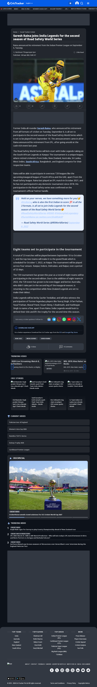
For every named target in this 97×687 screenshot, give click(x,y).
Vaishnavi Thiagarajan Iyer (24, 52)
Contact (34, 664)
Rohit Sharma (37, 639)
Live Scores (7, 9)
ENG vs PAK (25, 9)
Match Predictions (78, 9)
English (28, 3)
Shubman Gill (37, 636)
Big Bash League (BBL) (59, 651)
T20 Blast (59, 654)
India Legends (31, 338)
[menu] (88, 3)
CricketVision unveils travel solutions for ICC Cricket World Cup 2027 (35, 515)
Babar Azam (38, 642)
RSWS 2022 (18, 338)
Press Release (80, 636)
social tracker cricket (27, 32)
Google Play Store (71, 332)
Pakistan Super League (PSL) (59, 647)
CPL (66, 9)
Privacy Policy (71, 683)
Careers (48, 664)
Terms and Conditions (57, 683)
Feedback (41, 664)
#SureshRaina (28, 217)
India (16, 636)
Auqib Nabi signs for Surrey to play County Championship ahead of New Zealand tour (43, 529)
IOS (60, 332)
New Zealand (16, 645)
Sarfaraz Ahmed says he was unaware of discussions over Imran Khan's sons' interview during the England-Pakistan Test (48, 545)
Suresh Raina (44, 128)
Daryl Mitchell (38, 648)
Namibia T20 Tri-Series (17, 436)
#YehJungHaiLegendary (66, 213)
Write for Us (71, 664)
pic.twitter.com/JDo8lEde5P (49, 217)
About (27, 664)
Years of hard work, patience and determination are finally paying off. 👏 (55, 362)
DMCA (79, 664)
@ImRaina (26, 202)
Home (15, 32)
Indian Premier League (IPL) (59, 637)
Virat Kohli (37, 645)
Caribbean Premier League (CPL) (59, 642)
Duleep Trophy (56, 9)
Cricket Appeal (80, 642)
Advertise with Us (59, 664)
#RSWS (50, 213)
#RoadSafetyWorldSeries (33, 213)
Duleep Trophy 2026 (16, 443)
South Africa (32, 161)
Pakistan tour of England (18, 422)
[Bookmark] (54, 106)
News (16, 9)
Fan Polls (80, 648)
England (16, 642)
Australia (17, 639)
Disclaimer (86, 664)
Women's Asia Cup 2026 (17, 429)
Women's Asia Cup (40, 9)
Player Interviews (80, 639)
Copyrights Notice (84, 683)
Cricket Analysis (80, 645)
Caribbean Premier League (19, 450)
